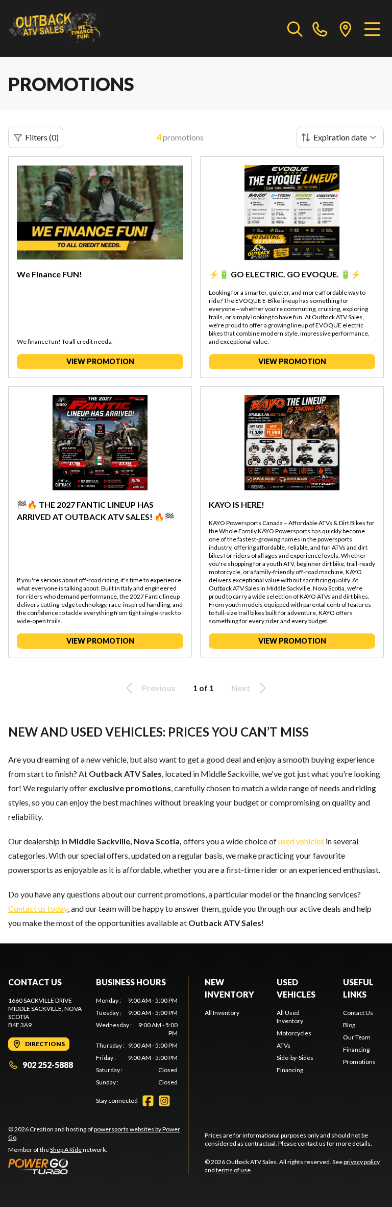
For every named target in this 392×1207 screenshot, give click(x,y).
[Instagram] (164, 1101)
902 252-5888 (47, 1065)
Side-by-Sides (295, 1057)
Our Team (357, 1037)
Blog (349, 1025)
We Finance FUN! (49, 274)
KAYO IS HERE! (236, 504)
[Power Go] (98, 1166)
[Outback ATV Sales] (59, 28)
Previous (159, 688)
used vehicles (301, 841)
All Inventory (222, 1012)
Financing (290, 1070)
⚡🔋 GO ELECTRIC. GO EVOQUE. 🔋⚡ (285, 274)
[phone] (320, 28)
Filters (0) (42, 137)
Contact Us (358, 1012)
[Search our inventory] (295, 28)
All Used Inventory (290, 1017)
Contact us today (38, 908)
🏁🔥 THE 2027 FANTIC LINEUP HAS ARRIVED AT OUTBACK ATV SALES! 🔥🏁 (96, 511)
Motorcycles (294, 1033)
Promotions (359, 1062)
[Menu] (372, 28)
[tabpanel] (137, 1041)
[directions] (345, 28)
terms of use (233, 1170)
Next (240, 688)
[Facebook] (148, 1101)
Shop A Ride (66, 1149)
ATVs (283, 1045)
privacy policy (362, 1162)
